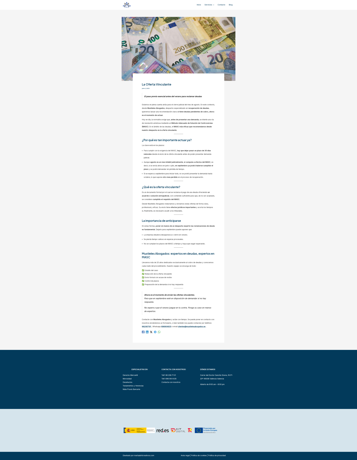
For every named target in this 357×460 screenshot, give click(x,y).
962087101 (146, 326)
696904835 (166, 326)
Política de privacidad (217, 455)
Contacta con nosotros (170, 382)
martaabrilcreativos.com (144, 455)
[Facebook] (143, 332)
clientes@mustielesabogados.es (191, 326)
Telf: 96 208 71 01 (168, 375)
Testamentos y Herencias (133, 386)
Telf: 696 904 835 (168, 379)
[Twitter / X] (151, 332)
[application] (213, 4)
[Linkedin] (147, 332)
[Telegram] (155, 332)
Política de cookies (199, 455)
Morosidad (127, 379)
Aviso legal (185, 455)
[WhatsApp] (159, 332)
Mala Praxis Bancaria (131, 389)
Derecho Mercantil (130, 375)
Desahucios (127, 382)
